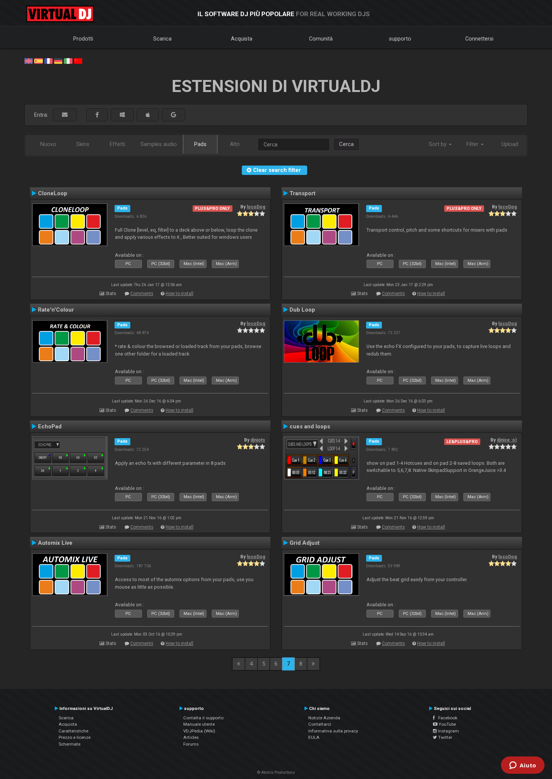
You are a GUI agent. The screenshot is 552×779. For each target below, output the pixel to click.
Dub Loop (302, 309)
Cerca (346, 144)
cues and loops (310, 426)
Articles (191, 737)
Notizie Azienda (324, 717)
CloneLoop (52, 193)
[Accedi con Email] (65, 115)
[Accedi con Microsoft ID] (122, 115)
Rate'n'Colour (56, 309)
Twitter (444, 737)
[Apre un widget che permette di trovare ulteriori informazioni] (522, 765)
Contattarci (319, 724)
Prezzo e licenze (74, 737)
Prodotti (83, 39)
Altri (235, 144)
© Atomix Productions (276, 772)
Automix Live (55, 542)
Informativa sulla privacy (333, 731)
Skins (82, 144)
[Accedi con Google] (173, 115)
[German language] (58, 60)
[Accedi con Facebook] (97, 115)
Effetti (117, 144)
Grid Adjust (305, 542)
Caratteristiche (73, 731)
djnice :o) (507, 440)
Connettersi (479, 39)
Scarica (162, 39)
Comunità (321, 39)
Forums (191, 744)
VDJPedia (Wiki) (199, 731)
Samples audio (158, 144)
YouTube (446, 724)
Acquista (241, 39)
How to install (179, 293)
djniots (257, 440)
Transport (302, 193)
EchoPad (50, 426)
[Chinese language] (78, 60)
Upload (509, 144)
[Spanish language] (38, 60)
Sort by (438, 144)
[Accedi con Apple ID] (148, 115)
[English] (28, 60)
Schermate (69, 744)
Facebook (446, 717)
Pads (200, 144)
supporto (400, 39)
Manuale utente (199, 724)
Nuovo (48, 144)
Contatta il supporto (203, 717)
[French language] (48, 60)
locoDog (256, 206)
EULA (314, 737)
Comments (141, 293)
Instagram (448, 731)
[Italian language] (68, 60)
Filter (473, 144)
